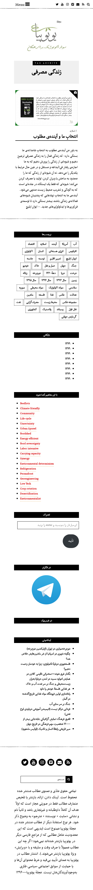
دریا (63, 273)
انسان (40, 251)
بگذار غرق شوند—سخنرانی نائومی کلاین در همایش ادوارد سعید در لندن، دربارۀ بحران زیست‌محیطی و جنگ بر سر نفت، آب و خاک (48, 679)
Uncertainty (27, 423)
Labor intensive (29, 448)
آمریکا (65, 244)
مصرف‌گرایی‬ (32, 302)
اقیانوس (73, 251)
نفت (18, 302)
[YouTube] (62, 4)
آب (75, 244)
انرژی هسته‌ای (56, 251)
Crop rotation (28, 488)
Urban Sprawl (28, 428)
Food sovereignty (30, 443)
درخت (73, 273)
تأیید (71, 541)
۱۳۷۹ (67, 343)
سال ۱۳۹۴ (46, 280)
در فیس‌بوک (46, 620)
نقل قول (73, 309)
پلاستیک (46, 309)
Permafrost (26, 473)
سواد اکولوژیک (56, 287)
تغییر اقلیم (55, 258)
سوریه (22, 287)
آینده (54, 244)
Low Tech (25, 483)
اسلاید (72, 131)
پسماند (60, 309)
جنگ (74, 265)
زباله (25, 273)
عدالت (73, 295)
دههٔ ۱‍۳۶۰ (51, 273)
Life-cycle (25, 418)
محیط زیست (50, 302)
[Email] (77, 4)
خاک (36, 265)
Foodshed (25, 433)
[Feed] (83, 4)
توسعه (41, 258)
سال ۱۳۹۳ (61, 280)
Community (27, 413)
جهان (63, 265)
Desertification (29, 493)
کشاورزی (32, 309)
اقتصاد (31, 244)
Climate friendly (30, 408)
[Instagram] (67, 4)
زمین (74, 280)
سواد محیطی (36, 287)
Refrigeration (28, 468)
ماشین (30, 295)
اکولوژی (29, 251)
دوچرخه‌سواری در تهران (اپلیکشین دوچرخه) (48, 648)
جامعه (30, 258)
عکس (61, 295)
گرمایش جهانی (69, 316)
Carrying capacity (30, 453)
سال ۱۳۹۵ (31, 280)
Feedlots (25, 403)
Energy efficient (29, 438)
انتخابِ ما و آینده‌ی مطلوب (55, 136)
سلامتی (73, 287)
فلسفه (42, 295)
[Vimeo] (72, 4)
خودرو (26, 265)
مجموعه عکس (70, 302)
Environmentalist (30, 498)
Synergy (24, 458)
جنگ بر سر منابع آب (59, 704)
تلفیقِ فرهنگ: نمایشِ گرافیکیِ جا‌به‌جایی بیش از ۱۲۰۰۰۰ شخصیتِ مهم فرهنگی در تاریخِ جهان (46, 721)
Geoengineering (29, 478)
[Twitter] (57, 4)
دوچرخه (37, 273)
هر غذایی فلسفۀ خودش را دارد (55, 689)
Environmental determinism (37, 463)
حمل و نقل (50, 265)
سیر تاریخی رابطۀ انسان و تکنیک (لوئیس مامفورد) (46, 729)
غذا (52, 295)
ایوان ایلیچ (71, 258)
